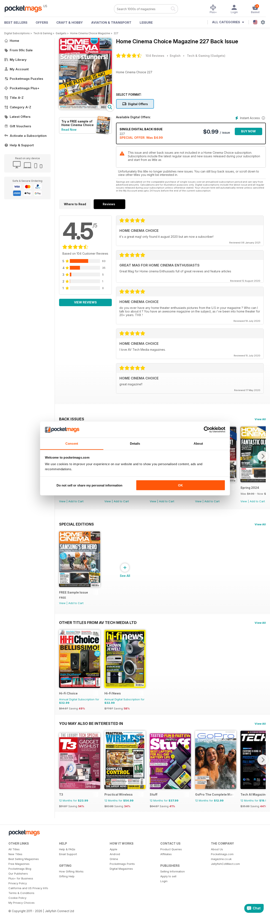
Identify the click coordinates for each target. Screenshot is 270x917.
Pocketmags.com (222, 854)
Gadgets (61, 33)
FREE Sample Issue (73, 592)
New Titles (15, 854)
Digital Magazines (121, 868)
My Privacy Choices (21, 902)
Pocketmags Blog (19, 868)
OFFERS (42, 22)
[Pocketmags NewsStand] (25, 8)
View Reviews (85, 302)
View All (260, 419)
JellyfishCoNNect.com (225, 863)
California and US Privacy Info (28, 888)
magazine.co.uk (221, 859)
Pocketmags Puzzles (26, 79)
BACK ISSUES (71, 419)
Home (14, 41)
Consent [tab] (71, 443)
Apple (113, 849)
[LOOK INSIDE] (85, 108)
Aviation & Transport (111, 22)
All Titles (14, 849)
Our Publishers (18, 873)
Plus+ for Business (20, 878)
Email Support (68, 854)
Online (114, 859)
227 (116, 33)
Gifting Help (66, 876)
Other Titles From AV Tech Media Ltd (98, 622)
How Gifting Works (71, 871)
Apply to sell (168, 876)
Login (163, 881)
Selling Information (172, 871)
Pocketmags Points (122, 863)
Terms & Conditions (21, 893)
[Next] (262, 456)
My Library (18, 60)
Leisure (146, 22)
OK (180, 485)
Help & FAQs (67, 849)
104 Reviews (155, 55)
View (62, 501)
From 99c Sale (21, 50)
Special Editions (76, 524)
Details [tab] (135, 443)
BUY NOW (248, 131)
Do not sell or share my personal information (89, 485)
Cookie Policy (17, 897)
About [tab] (198, 443)
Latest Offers (20, 117)
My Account (19, 69)
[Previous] (62, 759)
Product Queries (171, 849)
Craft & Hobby (69, 22)
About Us (217, 849)
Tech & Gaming (42, 33)
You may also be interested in (91, 723)
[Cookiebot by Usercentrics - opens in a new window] (206, 430)
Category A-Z (20, 107)
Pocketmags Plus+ (24, 88)
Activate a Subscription (28, 136)
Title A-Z (17, 98)
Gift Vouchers (20, 126)
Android (115, 854)
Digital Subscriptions (17, 33)
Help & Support (22, 145)
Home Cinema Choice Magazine (90, 33)
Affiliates (166, 854)
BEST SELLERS (15, 22)
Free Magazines (19, 863)
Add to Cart (76, 501)
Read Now (69, 129)
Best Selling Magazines (23, 859)
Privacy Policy (17, 883)
